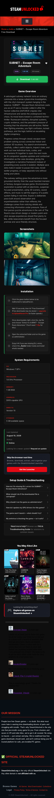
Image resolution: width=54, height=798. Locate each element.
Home (4, 29)
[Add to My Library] (46, 63)
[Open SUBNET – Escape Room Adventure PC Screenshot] (27, 245)
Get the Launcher (27, 469)
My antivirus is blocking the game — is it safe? (25, 518)
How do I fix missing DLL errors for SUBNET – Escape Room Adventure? (24, 487)
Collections (47, 786)
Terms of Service (32, 790)
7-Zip (38, 325)
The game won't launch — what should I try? (24, 513)
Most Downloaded (35, 786)
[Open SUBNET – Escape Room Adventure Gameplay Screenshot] (27, 273)
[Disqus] (27, 659)
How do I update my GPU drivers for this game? (25, 508)
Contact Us (43, 790)
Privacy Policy (19, 790)
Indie (11, 29)
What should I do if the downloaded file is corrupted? (22, 495)
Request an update (39, 449)
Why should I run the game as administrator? (24, 502)
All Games (23, 786)
